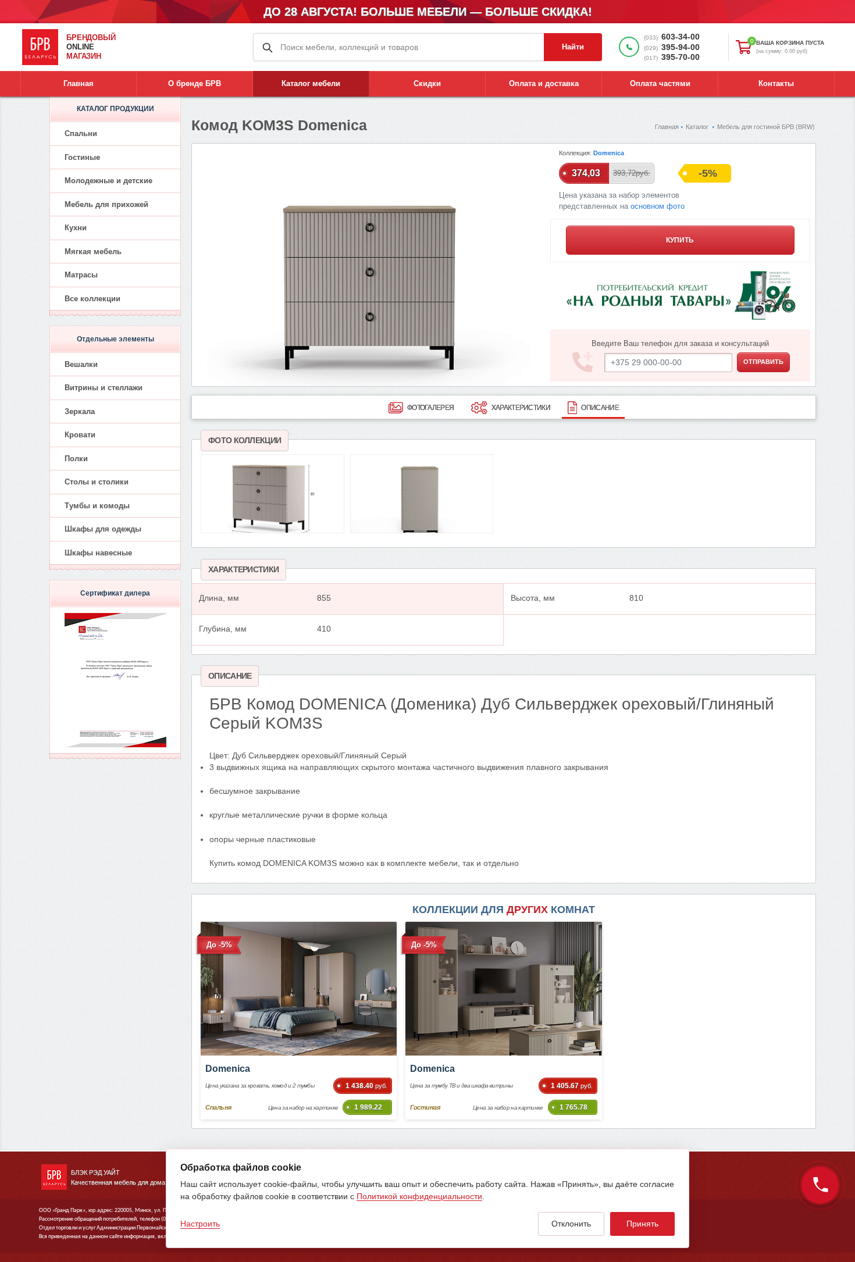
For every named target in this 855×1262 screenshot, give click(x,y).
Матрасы (81, 274)
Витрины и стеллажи (103, 387)
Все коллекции (92, 298)
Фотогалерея (430, 408)
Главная (78, 83)
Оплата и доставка (544, 83)
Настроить (200, 1223)
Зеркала (80, 411)
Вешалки (81, 364)
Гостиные (82, 157)
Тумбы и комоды (97, 505)
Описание (599, 408)
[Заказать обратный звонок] (820, 1185)
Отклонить (571, 1223)
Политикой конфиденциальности (419, 1196)
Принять (642, 1223)
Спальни (81, 133)
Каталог (697, 126)
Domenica (608, 152)
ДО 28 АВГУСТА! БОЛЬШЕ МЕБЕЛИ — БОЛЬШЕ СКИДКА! (427, 11)
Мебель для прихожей (106, 204)
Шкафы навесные (98, 552)
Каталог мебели (311, 83)
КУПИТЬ (680, 240)
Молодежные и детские (108, 180)
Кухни (76, 227)
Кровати (80, 434)
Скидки (427, 83)
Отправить (763, 361)
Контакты (776, 83)
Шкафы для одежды (103, 529)
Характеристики (520, 408)
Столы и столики (97, 481)
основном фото (657, 206)
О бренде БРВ (194, 83)
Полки (76, 458)
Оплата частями (660, 83)
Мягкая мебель (93, 251)
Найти (573, 46)
